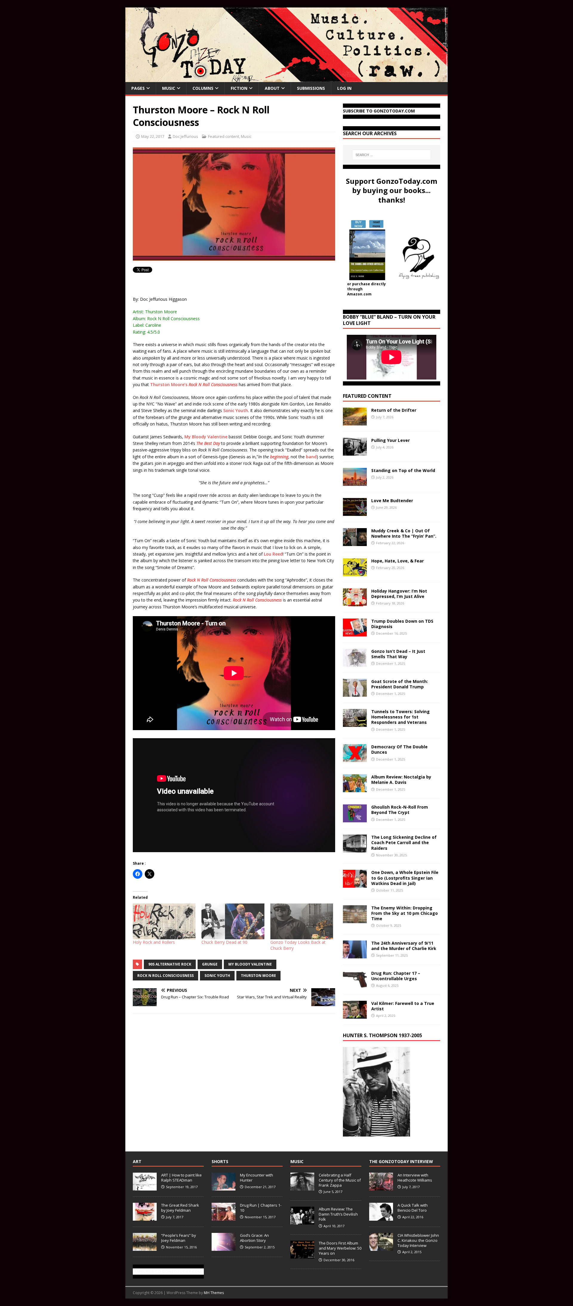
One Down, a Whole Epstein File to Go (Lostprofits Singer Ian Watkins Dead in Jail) (404, 877)
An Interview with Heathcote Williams (415, 1177)
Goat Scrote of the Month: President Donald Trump (399, 684)
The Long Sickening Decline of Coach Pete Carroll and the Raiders (404, 842)
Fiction (239, 88)
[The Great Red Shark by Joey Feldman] (145, 1217)
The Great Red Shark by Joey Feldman (180, 1207)
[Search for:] (391, 155)
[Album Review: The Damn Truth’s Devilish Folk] (302, 1221)
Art (137, 1161)
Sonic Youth (235, 410)
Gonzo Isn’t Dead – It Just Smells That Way (398, 653)
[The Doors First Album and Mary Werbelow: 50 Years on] (302, 1255)
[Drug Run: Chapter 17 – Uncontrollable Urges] (355, 985)
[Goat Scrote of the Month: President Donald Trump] (355, 693)
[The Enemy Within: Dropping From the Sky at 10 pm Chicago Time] (355, 919)
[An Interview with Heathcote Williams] (381, 1187)
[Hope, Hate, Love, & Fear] (355, 573)
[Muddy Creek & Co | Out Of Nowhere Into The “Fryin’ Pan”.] (355, 542)
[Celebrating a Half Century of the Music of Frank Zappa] (302, 1187)
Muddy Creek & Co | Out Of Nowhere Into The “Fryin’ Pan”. (403, 533)
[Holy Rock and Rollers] (164, 921)
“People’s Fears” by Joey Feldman (178, 1238)
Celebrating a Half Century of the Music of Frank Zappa (340, 1180)
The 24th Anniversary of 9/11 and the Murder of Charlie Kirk (403, 945)
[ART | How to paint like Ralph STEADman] (145, 1187)
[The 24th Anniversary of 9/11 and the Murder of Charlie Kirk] (355, 954)
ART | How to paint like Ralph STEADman (181, 1177)
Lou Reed (273, 554)
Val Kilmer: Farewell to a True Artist (402, 1006)
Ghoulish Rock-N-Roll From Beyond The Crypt (399, 809)
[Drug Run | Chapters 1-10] (223, 1217)
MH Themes (214, 1292)
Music (168, 88)
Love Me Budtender (392, 500)
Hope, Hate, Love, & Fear (397, 561)
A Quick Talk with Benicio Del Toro (413, 1207)
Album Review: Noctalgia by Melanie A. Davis (401, 779)
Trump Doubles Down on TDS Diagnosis (402, 623)
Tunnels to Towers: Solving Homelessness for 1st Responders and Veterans (400, 717)
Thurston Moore (258, 975)
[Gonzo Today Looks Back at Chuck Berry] (301, 921)
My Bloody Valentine (205, 437)
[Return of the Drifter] (355, 422)
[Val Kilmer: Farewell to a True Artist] (355, 1015)
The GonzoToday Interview (401, 1161)
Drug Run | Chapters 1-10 (260, 1207)
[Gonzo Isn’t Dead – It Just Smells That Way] (355, 663)
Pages (138, 88)
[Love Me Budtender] (355, 512)
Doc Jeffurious (185, 136)
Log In (344, 88)
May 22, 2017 (152, 136)
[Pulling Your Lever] (355, 452)
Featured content (223, 136)
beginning (279, 457)
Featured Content (367, 396)
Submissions (311, 88)
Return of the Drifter (393, 410)
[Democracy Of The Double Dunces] (355, 758)
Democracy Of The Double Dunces (399, 749)
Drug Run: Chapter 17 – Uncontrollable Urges (395, 975)
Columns (202, 88)
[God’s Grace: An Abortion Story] (223, 1247)
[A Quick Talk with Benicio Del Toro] (381, 1217)
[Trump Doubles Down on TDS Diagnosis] (355, 633)
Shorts (220, 1161)
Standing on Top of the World (403, 470)
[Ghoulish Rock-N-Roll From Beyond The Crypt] (355, 819)
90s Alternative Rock (169, 964)
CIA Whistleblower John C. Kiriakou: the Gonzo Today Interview (418, 1240)
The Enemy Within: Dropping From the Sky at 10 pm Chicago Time (404, 913)
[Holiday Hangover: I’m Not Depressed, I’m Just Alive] (355, 603)
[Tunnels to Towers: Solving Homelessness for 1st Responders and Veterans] (355, 723)
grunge (210, 964)
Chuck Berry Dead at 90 (224, 942)
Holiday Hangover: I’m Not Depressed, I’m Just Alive (399, 593)
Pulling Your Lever (390, 440)
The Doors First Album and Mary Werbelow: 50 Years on (340, 1248)
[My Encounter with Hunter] (223, 1187)
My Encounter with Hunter (256, 1177)
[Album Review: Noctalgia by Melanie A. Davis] (355, 789)
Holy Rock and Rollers (154, 942)
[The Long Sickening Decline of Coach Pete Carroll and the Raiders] (355, 849)
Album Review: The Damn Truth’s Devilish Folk (338, 1214)
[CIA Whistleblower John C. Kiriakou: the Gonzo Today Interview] (381, 1247)
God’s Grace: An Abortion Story (254, 1238)
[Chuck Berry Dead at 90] (232, 921)
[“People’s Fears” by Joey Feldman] (145, 1247)
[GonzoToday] (286, 78)
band (311, 457)
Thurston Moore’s (194, 384)
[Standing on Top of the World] (355, 482)
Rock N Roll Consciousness (165, 975)
